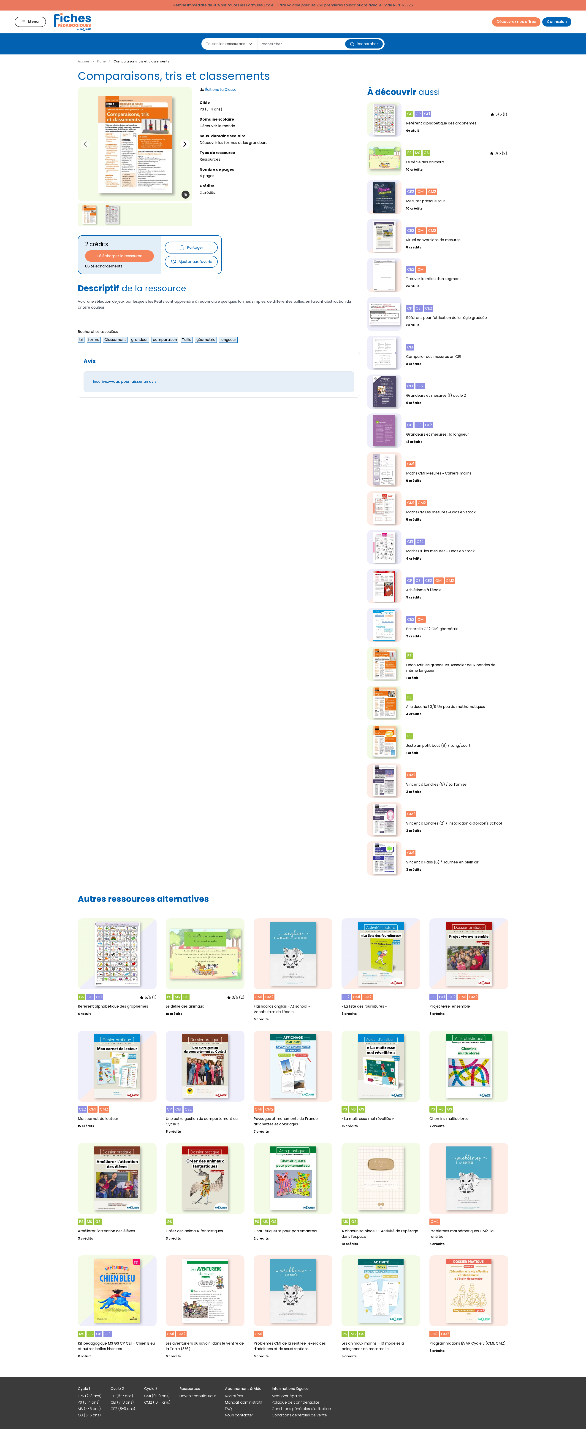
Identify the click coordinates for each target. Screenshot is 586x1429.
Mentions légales (287, 1396)
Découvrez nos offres (516, 21)
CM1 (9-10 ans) (157, 1396)
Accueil (84, 61)
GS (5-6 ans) (89, 1415)
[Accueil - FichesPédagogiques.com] (72, 21)
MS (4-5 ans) (89, 1408)
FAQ (228, 1408)
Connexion (557, 21)
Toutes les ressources (225, 43)
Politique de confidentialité (295, 1402)
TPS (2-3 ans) (89, 1396)
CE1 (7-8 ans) (122, 1402)
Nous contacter (239, 1415)
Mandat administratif (244, 1402)
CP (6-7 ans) (122, 1396)
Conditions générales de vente (299, 1415)
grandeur (139, 339)
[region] (135, 144)
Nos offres (234, 1396)
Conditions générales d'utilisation (301, 1408)
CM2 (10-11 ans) (157, 1402)
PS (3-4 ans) (89, 1402)
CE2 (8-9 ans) (123, 1408)
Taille (186, 339)
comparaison (165, 339)
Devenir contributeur (197, 1396)
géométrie (205, 339)
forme (93, 339)
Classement (115, 339)
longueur (228, 339)
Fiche (101, 61)
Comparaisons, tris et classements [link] (141, 61)
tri (81, 339)
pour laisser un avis (125, 381)
